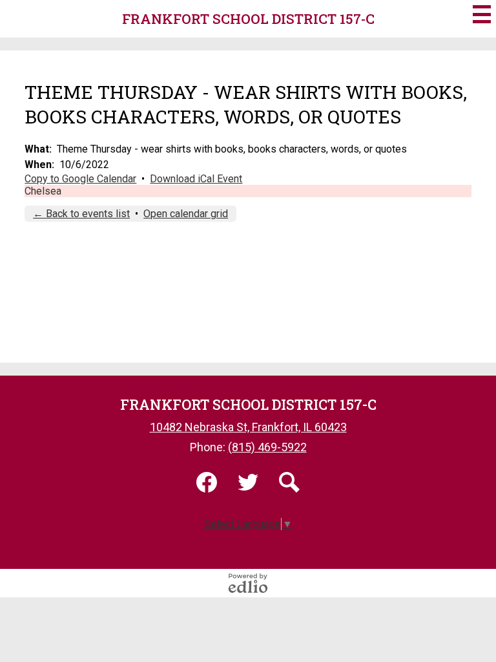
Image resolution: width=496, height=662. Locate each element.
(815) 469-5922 (267, 447)
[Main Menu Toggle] (482, 14)
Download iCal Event (196, 179)
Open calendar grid (185, 214)
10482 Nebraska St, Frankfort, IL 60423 (248, 427)
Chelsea (43, 191)
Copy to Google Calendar (80, 179)
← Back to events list (81, 214)
